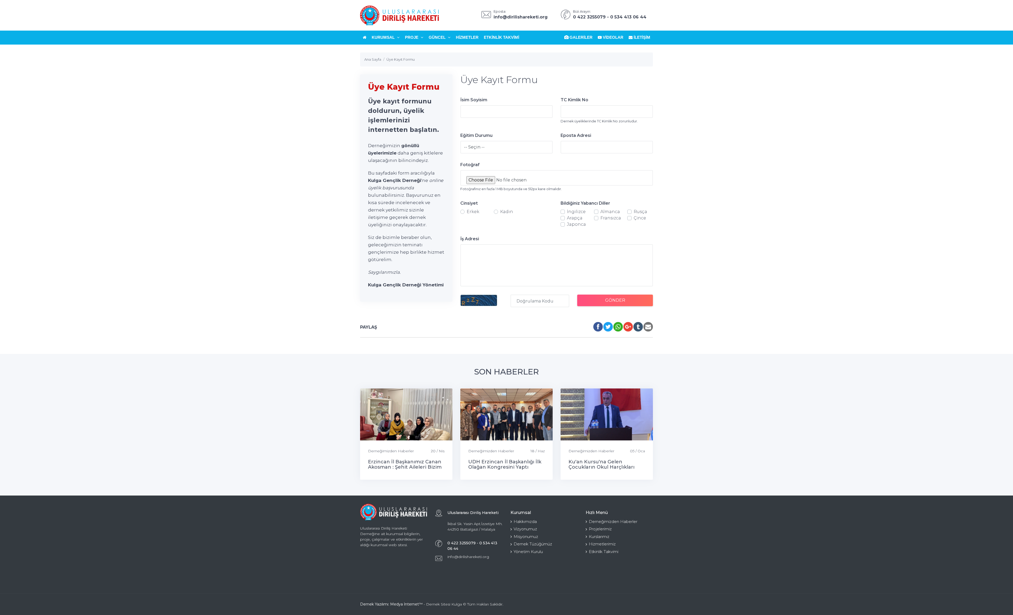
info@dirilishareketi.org (468, 556)
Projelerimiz (600, 528)
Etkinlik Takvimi (501, 37)
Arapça (574, 217)
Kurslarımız (599, 536)
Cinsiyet (469, 203)
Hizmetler (467, 37)
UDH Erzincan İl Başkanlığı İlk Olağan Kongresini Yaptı (504, 464)
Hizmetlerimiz (602, 543)
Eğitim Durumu (476, 135)
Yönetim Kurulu (528, 551)
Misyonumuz (526, 536)
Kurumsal (384, 37)
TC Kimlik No (574, 99)
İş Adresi (469, 238)
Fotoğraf (470, 164)
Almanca (610, 211)
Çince (640, 217)
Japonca (576, 224)
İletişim (641, 37)
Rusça (640, 211)
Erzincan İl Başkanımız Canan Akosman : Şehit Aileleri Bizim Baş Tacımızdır (405, 467)
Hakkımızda (525, 521)
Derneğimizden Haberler (391, 451)
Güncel (438, 37)
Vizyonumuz (525, 528)
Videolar (612, 37)
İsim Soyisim (473, 99)
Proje (412, 37)
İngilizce (576, 211)
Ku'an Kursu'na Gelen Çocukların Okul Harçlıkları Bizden (601, 467)
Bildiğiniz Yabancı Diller (585, 203)
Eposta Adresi (576, 135)
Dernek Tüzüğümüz (533, 543)
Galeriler (580, 37)
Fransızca (610, 217)
